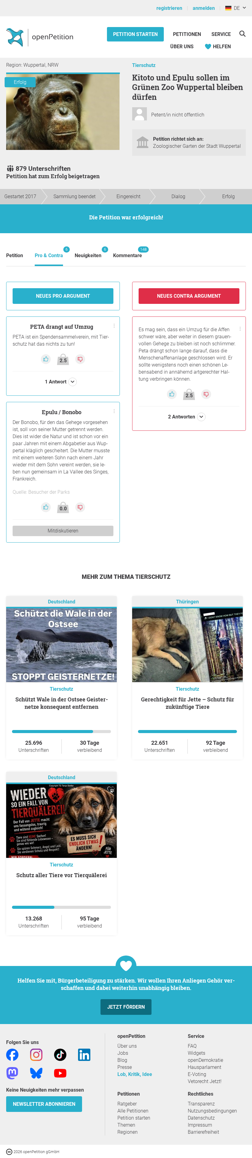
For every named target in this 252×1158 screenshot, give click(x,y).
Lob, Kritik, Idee (134, 1074)
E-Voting (197, 1074)
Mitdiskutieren (63, 531)
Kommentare (127, 252)
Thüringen (187, 602)
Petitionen (187, 34)
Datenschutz (201, 1118)
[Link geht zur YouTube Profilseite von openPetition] (60, 1073)
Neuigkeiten (88, 252)
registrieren (169, 8)
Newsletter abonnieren (44, 1104)
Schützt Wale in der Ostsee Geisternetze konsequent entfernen (61, 703)
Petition (14, 255)
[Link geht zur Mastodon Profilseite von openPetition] (12, 1073)
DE (235, 8)
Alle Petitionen (132, 1111)
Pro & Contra (49, 252)
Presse (124, 1067)
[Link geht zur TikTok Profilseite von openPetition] (60, 1054)
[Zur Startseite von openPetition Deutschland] (40, 37)
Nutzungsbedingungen (212, 1111)
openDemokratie (205, 1060)
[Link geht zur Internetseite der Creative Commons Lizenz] (10, 1151)
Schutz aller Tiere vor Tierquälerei (61, 875)
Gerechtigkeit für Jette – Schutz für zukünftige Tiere (187, 703)
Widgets (196, 1053)
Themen (126, 1125)
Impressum (200, 1125)
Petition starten (135, 34)
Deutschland (61, 602)
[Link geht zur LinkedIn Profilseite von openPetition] (84, 1054)
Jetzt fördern (126, 1007)
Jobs (122, 1053)
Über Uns (182, 46)
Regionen (127, 1132)
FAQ (192, 1046)
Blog (122, 1060)
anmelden (204, 8)
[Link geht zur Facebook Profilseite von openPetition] (12, 1054)
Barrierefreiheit (203, 1132)
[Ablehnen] (80, 359)
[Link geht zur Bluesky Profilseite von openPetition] (36, 1073)
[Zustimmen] (46, 359)
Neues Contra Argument (189, 296)
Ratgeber (127, 1104)
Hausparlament (204, 1067)
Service (221, 34)
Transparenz (201, 1104)
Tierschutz (144, 65)
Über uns (127, 1046)
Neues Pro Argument (63, 296)
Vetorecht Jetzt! (205, 1081)
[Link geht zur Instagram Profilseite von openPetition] (36, 1054)
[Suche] (242, 33)
